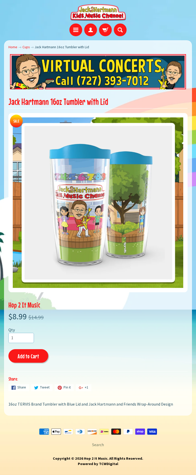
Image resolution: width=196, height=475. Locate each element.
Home (12, 47)
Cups (26, 47)
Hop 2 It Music (24, 305)
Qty (11, 329)
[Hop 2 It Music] (98, 12)
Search (98, 444)
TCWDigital (108, 463)
